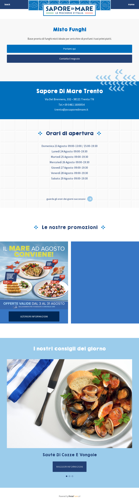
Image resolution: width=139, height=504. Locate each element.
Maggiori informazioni (69, 466)
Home (131, 4)
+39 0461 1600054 (74, 104)
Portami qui (69, 48)
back (7, 4)
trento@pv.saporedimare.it (71, 109)
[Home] (69, 14)
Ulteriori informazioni (34, 316)
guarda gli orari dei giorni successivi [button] (66, 199)
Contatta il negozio (69, 58)
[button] (90, 199)
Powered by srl (69, 496)
